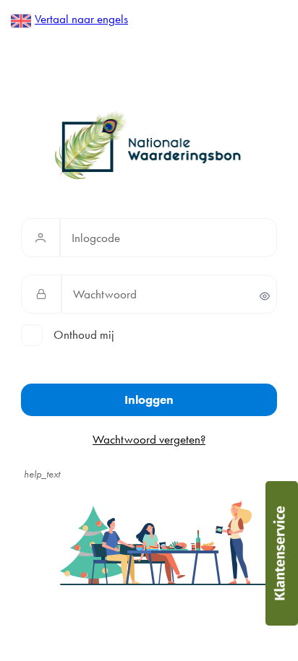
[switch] (265, 296)
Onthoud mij (84, 334)
